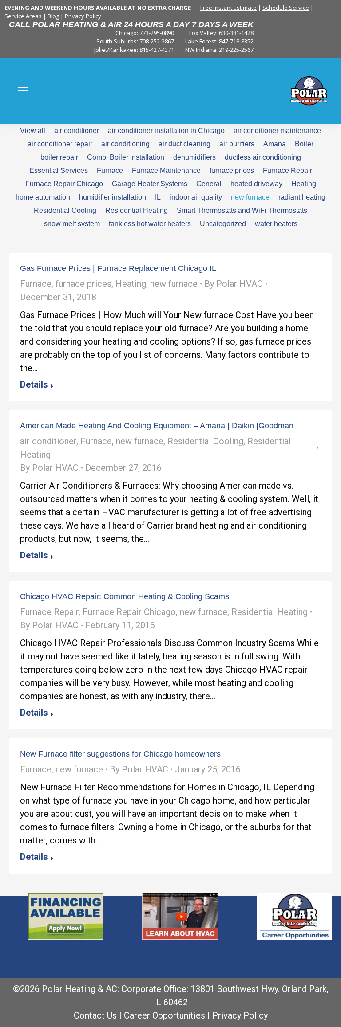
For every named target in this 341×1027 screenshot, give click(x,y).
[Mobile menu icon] (22, 91)
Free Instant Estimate (228, 8)
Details (34, 384)
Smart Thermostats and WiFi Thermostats (242, 210)
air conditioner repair (60, 144)
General (209, 184)
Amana (274, 144)
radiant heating (301, 197)
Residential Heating (136, 210)
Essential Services (58, 170)
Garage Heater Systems (149, 184)
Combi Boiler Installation (125, 157)
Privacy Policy (83, 16)
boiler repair (59, 157)
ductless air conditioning (263, 157)
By (233, 283)
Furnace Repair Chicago (64, 184)
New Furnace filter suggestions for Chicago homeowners (120, 753)
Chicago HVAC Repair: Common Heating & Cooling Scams (124, 596)
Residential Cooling (65, 210)
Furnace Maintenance (166, 170)
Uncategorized (223, 223)
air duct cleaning (184, 144)
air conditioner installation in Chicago (166, 130)
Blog (53, 16)
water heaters (276, 223)
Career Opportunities (164, 1015)
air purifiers (236, 144)
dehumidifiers (194, 157)
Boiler (304, 144)
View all (32, 130)
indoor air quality (196, 197)
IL (158, 197)
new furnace (250, 197)
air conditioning (125, 144)
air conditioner (76, 130)
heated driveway (256, 184)
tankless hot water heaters (150, 223)
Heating (303, 184)
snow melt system (72, 223)
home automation (43, 197)
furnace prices (232, 170)
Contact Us (95, 1015)
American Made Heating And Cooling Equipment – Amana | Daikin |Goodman (156, 425)
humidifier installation (112, 197)
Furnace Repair (287, 170)
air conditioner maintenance (277, 130)
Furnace (110, 170)
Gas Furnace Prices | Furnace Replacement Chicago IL (118, 268)
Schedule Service (285, 8)
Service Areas (23, 16)
